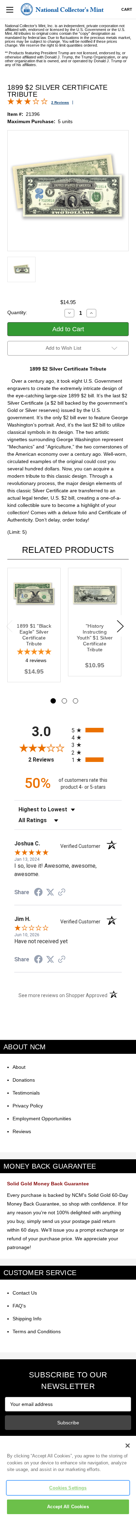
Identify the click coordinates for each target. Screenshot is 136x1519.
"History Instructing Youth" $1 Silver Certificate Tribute (95, 637)
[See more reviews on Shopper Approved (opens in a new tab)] (62, 893)
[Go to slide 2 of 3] (64, 700)
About (19, 1067)
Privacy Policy (28, 1105)
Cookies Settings (67, 1487)
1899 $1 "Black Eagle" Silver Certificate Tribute (34, 634)
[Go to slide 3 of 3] (75, 700)
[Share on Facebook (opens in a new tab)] (38, 893)
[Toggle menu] (9, 9)
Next (120, 625)
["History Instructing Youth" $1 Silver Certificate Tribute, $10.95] (95, 594)
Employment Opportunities (42, 1118)
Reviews (22, 1131)
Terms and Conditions (37, 1331)
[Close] (127, 1445)
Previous (9, 625)
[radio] (96, 730)
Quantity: (17, 312)
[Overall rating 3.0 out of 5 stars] (27, 103)
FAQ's (19, 1306)
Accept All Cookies (68, 1506)
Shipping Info (27, 1318)
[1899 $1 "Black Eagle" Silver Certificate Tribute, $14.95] (34, 594)
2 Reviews (60, 102)
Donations (24, 1080)
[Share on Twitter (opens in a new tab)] (50, 892)
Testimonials (26, 1093)
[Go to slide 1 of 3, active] (53, 700)
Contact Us (25, 1293)
